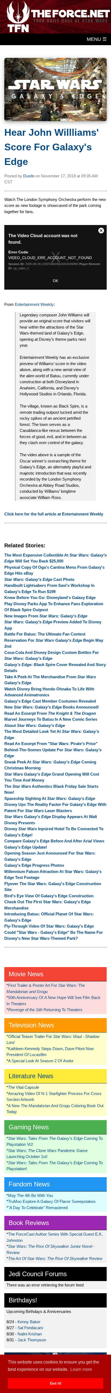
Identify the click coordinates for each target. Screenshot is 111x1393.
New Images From (45, 616)
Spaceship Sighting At (49, 798)
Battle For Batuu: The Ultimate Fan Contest (44, 634)
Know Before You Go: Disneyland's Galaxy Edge (50, 597)
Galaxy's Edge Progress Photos (34, 865)
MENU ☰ (97, 39)
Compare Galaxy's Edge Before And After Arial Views (54, 841)
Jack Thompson (32, 1340)
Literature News (31, 1076)
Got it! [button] (55, 1383)
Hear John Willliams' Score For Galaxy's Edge (51, 147)
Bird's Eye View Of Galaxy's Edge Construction (48, 896)
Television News (31, 1025)
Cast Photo (39, 579)
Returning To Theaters (45, 1009)
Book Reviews (29, 1222)
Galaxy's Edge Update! (25, 847)
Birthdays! (23, 1300)
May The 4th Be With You (30, 1195)
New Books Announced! (51, 707)
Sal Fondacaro (30, 1327)
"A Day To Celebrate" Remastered (38, 1207)
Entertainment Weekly (34, 304)
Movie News (26, 974)
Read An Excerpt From (50, 713)
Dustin (28, 176)
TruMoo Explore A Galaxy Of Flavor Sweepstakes (52, 1201)
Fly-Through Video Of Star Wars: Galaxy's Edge (49, 926)
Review (55, 1258)
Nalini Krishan (30, 1334)
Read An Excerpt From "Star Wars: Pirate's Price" (51, 743)
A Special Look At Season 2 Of (41, 1060)
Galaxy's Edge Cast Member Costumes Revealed (50, 701)
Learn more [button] (81, 1369)
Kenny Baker (29, 1321)
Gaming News (29, 1127)
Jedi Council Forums (38, 1274)
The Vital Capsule (23, 1087)
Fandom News (29, 1184)
